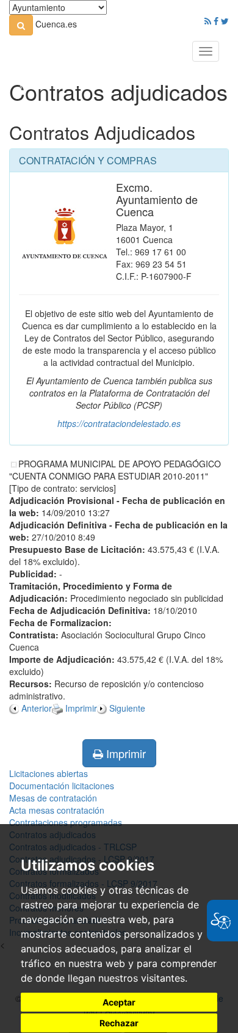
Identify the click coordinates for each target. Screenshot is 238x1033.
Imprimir (124, 753)
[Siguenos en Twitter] (225, 21)
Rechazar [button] (119, 1023)
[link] (21, 25)
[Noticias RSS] (207, 21)
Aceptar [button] (119, 1002)
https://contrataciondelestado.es (119, 423)
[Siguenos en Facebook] (216, 21)
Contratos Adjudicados (102, 132)
